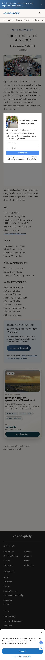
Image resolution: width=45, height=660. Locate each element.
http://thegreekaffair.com (14, 233)
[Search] (39, 13)
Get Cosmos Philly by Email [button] (19, 348)
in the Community (22, 29)
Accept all (22, 651)
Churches (9, 445)
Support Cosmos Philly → (12, 5)
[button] (41, 632)
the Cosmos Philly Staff (24, 45)
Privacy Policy (27, 657)
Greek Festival (23, 445)
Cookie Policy (17, 657)
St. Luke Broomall (13, 449)
